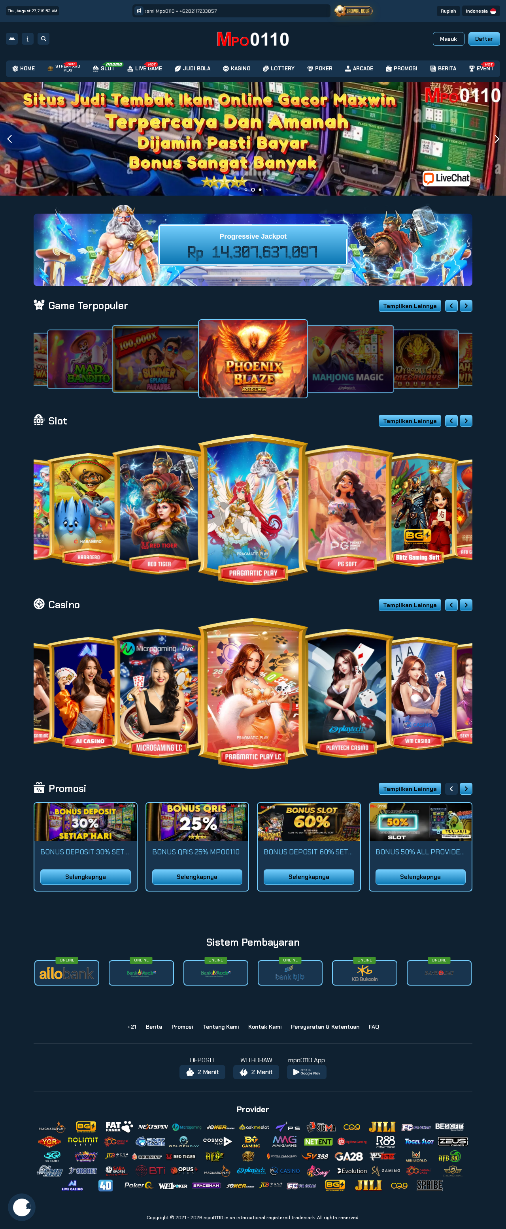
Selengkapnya (85, 877)
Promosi (182, 1026)
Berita (154, 1026)
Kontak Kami (264, 1026)
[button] (496, 139)
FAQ (374, 1026)
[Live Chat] (451, 178)
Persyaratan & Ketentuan (325, 1026)
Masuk (448, 38)
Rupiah (448, 11)
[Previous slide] (451, 306)
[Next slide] (466, 306)
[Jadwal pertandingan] (353, 11)
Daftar (484, 38)
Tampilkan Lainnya (410, 305)
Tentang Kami (220, 1026)
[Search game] (43, 39)
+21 (131, 1026)
